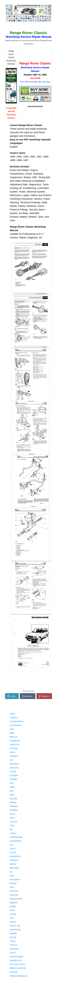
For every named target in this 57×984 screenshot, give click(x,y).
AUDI (12, 729)
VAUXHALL (14, 948)
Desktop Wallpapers (19, 975)
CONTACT (14, 717)
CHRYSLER (14, 744)
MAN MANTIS (15, 856)
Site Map (13, 972)
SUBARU (13, 933)
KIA (11, 829)
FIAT (12, 783)
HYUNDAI (14, 810)
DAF (11, 760)
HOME (12, 713)
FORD (12, 787)
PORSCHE (14, 894)
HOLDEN (13, 798)
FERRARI (13, 779)
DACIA (12, 752)
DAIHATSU (14, 763)
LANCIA (13, 833)
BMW (12, 733)
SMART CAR (15, 925)
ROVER (13, 906)
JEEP (12, 825)
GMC (12, 790)
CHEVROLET (15, 740)
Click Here (46, 82)
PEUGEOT (14, 891)
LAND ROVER (15, 841)
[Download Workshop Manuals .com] (28, 13)
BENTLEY (14, 736)
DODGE (13, 771)
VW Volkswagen (16, 956)
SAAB (12, 910)
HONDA (13, 802)
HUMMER (14, 806)
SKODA (13, 921)
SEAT (12, 918)
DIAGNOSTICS (16, 960)
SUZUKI (13, 937)
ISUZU (12, 814)
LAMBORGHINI (16, 837)
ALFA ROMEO (15, 725)
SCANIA (13, 914)
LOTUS (13, 852)
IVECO (12, 817)
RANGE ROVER (16, 898)
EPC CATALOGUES (17, 964)
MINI (12, 875)
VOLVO (13, 952)
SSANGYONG (15, 929)
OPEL (12, 887)
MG (11, 871)
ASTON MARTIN (16, 721)
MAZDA (13, 864)
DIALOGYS (14, 767)
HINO (12, 794)
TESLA (12, 941)
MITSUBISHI (15, 879)
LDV (11, 844)
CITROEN (14, 748)
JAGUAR (13, 821)
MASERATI (14, 860)
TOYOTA (13, 945)
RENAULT (14, 902)
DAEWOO (14, 756)
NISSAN (13, 883)
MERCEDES (14, 867)
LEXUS (12, 848)
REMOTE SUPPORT (18, 968)
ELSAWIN (14, 775)
